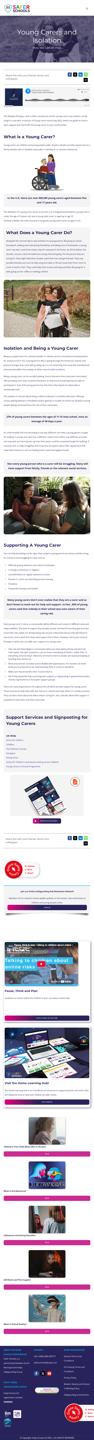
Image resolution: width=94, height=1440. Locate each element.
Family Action (12, 757)
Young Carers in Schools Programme (23, 766)
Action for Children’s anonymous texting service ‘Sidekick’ (32, 762)
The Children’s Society (16, 749)
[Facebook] (69, 74)
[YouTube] (49, 1373)
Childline (10, 744)
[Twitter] (42, 1373)
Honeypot (10, 753)
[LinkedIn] (80, 74)
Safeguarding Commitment (76, 1394)
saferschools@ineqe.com (45, 1362)
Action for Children (15, 740)
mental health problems (53, 369)
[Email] (85, 80)
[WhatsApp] (85, 74)
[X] (75, 74)
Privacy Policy (70, 1377)
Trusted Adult (44, 671)
